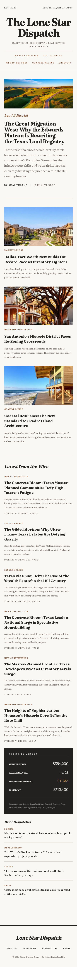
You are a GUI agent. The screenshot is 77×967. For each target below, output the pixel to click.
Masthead (29, 948)
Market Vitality (26, 55)
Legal (67, 948)
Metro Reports (17, 63)
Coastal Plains (43, 63)
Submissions (49, 948)
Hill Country (52, 55)
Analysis (65, 63)
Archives (12, 948)
